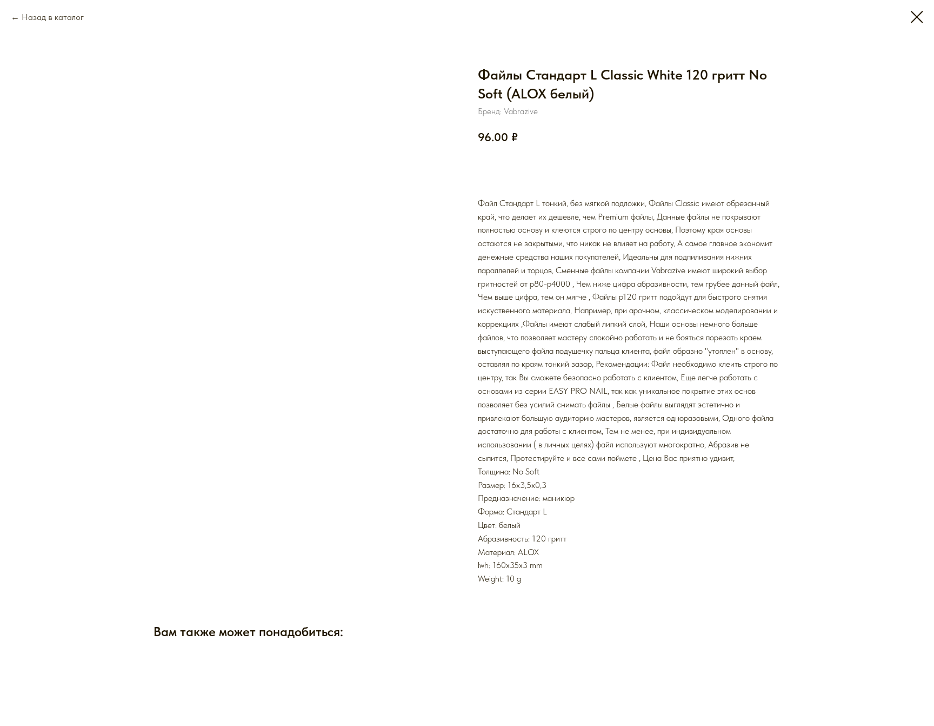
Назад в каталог (53, 17)
